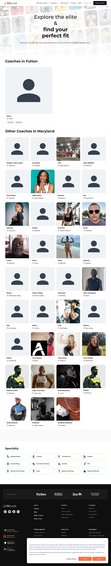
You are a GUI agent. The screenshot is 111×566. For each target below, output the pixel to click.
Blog (35, 512)
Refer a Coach (38, 515)
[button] (42, 3)
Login (79, 3)
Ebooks (63, 532)
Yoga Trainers (38, 535)
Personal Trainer (39, 532)
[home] (10, 3)
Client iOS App (65, 511)
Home (36, 505)
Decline (99, 559)
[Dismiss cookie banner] (105, 541)
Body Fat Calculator (95, 532)
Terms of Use (93, 511)
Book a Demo (100, 3)
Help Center (65, 517)
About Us (91, 508)
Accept (85, 559)
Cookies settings (71, 559)
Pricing (73, 3)
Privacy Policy (93, 514)
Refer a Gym (38, 519)
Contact (91, 517)
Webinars (64, 535)
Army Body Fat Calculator (97, 535)
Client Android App (67, 514)
